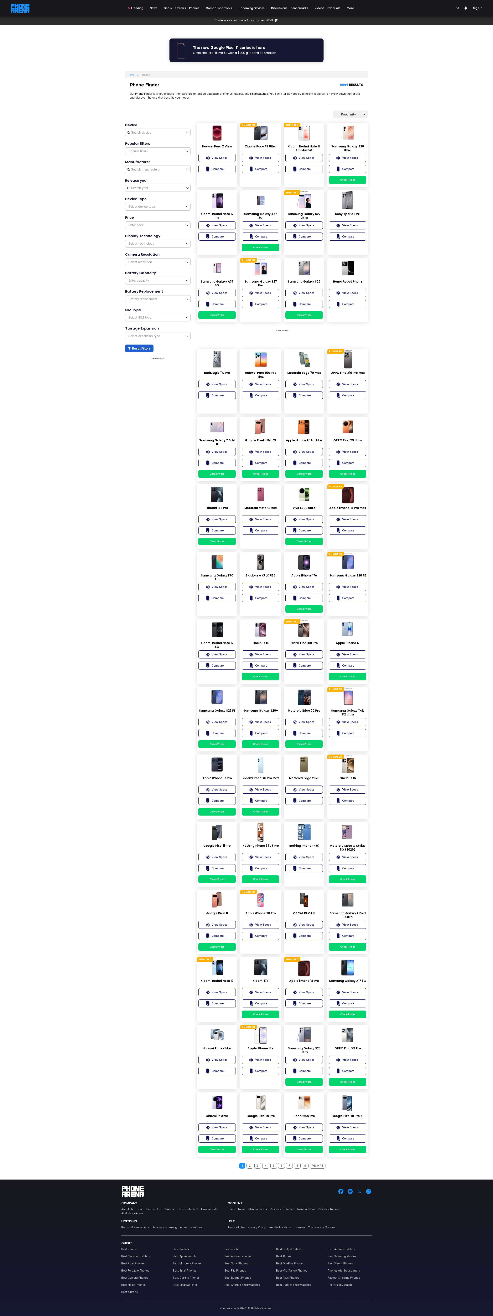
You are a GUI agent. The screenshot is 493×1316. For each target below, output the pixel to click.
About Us (127, 1209)
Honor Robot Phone (347, 282)
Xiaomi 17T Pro (217, 508)
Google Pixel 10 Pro (260, 1116)
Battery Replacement (144, 291)
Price (129, 217)
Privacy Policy (257, 1227)
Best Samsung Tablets (135, 1256)
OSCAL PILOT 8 (304, 913)
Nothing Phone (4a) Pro (260, 846)
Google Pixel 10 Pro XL (347, 1116)
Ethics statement (187, 1209)
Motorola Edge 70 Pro (304, 711)
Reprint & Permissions (135, 1227)
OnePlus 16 (348, 778)
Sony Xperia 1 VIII (347, 214)
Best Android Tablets (341, 1249)
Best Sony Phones (236, 1263)
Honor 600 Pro (304, 1116)
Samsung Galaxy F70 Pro (217, 577)
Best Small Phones (184, 1270)
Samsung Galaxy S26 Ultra (347, 148)
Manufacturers (257, 1209)
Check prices (347, 179)
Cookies (299, 1227)
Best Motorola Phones (187, 1263)
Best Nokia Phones (133, 1284)
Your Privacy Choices (321, 1227)
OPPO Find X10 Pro (304, 643)
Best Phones (129, 1249)
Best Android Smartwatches (242, 1284)
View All (317, 1165)
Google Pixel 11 (217, 913)
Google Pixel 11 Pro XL (260, 440)
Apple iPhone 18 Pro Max (347, 508)
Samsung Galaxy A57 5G (260, 216)
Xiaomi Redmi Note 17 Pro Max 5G (304, 148)
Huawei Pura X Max (217, 1048)
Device (131, 125)
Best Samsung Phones (342, 1256)
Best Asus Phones (287, 1277)
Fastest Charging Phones (344, 1277)
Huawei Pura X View (217, 146)
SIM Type (133, 309)
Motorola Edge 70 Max (304, 373)
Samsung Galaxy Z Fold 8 (217, 442)
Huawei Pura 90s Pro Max (260, 375)
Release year (136, 180)
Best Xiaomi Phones (340, 1263)
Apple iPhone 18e (260, 1048)
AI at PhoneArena (132, 1213)
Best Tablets (181, 1249)
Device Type (136, 199)
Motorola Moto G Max (260, 508)
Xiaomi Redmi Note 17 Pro (217, 216)
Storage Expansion (142, 328)
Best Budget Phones (238, 1277)
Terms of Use (236, 1227)
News (241, 1209)
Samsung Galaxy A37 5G (217, 283)
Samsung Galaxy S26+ (260, 711)
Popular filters (137, 143)
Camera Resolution (142, 254)
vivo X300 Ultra (304, 508)
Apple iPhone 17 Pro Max (304, 440)
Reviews (275, 1209)
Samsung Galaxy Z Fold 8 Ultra (348, 915)
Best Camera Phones (134, 1277)
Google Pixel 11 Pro (217, 846)
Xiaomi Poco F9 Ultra (260, 146)
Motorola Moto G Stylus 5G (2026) (348, 848)
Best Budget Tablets (289, 1249)
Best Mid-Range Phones (291, 1270)
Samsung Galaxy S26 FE (347, 575)
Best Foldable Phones (135, 1270)
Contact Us (153, 1209)
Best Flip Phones (235, 1270)
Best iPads (231, 1249)
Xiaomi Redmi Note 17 (217, 981)
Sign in (477, 8)
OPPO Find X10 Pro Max (347, 373)
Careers (169, 1209)
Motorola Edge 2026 (304, 778)
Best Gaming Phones (186, 1277)
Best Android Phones (238, 1256)
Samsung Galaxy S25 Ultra (304, 1050)
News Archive (306, 1209)
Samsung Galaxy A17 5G (347, 981)
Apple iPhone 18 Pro (304, 981)
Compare (218, 169)
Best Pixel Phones (132, 1263)
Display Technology (142, 235)
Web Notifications (280, 1227)
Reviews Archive (328, 1209)
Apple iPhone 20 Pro (260, 913)
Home (231, 1209)
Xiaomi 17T (261, 981)
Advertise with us (191, 1227)
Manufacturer (137, 162)
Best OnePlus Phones (290, 1263)
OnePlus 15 (260, 643)
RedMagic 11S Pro (217, 373)
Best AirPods (129, 1291)
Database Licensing (164, 1227)
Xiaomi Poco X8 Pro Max (260, 778)
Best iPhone (284, 1256)
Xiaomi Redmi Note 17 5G (217, 645)
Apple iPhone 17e (304, 575)
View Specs (219, 157)
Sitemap (289, 1209)
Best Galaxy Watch (340, 1284)
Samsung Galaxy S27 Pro (260, 283)
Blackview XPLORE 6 (261, 575)
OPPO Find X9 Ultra (347, 440)
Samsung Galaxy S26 (304, 282)
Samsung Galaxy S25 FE (217, 711)
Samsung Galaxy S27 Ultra (304, 216)
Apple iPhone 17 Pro (217, 778)
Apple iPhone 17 (348, 643)
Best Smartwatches (185, 1284)
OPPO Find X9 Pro (348, 1048)
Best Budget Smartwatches (293, 1284)
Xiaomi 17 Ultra (217, 1116)
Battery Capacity (140, 272)
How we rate (209, 1209)
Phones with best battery (344, 1270)
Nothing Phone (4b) (304, 846)
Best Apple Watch (184, 1256)
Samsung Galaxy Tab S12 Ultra (347, 712)
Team (139, 1209)
